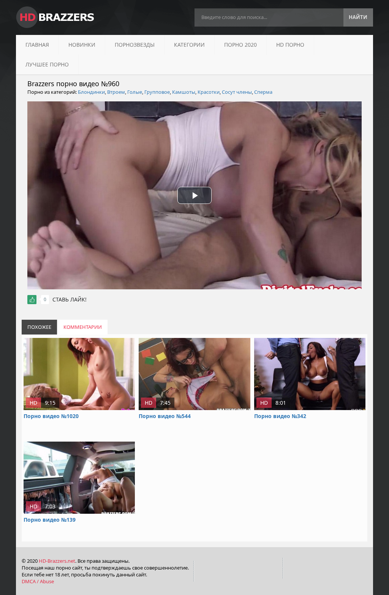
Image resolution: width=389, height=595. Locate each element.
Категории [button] (189, 44)
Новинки (81, 44)
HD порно (290, 44)
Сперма (263, 91)
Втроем (116, 91)
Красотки (209, 91)
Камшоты (183, 91)
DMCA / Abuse (38, 581)
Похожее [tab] (39, 327)
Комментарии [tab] (82, 327)
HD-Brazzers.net (57, 560)
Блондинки (91, 91)
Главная (37, 44)
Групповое (157, 91)
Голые (134, 91)
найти (358, 17)
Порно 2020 (240, 44)
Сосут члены (237, 91)
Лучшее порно (47, 64)
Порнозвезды (135, 44)
